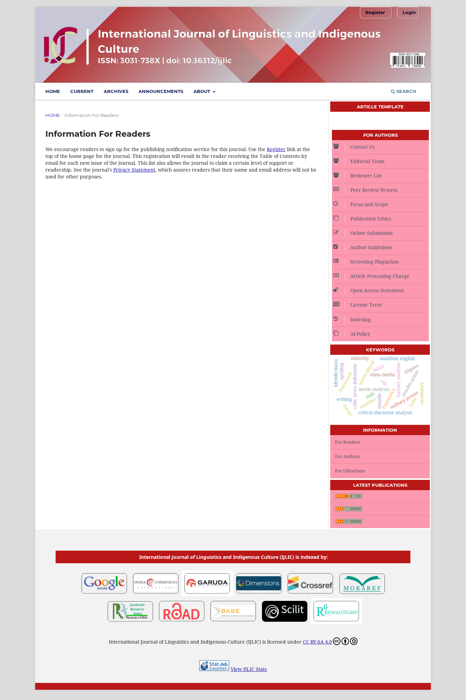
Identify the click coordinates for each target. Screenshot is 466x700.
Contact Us (362, 147)
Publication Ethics (370, 218)
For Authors (347, 456)
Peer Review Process (373, 190)
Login (409, 12)
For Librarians (350, 471)
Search (405, 91)
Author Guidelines (371, 247)
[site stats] (214, 669)
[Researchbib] (130, 622)
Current (81, 91)
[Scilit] (284, 622)
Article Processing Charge (379, 276)
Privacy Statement (134, 169)
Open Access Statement (377, 290)
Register (375, 12)
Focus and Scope (369, 204)
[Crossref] (310, 594)
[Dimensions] (259, 594)
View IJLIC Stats (249, 669)
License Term (366, 304)
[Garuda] (207, 594)
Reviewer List (366, 175)
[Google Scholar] (104, 594)
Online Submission (371, 233)
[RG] (336, 622)
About (202, 91)
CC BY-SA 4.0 (317, 641)
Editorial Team (367, 161)
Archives (116, 91)
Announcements (161, 91)
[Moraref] (362, 594)
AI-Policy (360, 334)
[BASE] (233, 622)
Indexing (360, 319)
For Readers (347, 442)
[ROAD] (181, 622)
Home (52, 91)
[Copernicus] (155, 594)
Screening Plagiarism (374, 261)
